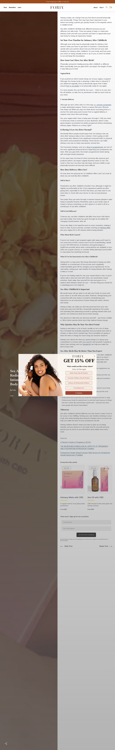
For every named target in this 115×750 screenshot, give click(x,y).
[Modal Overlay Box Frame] (57, 375)
